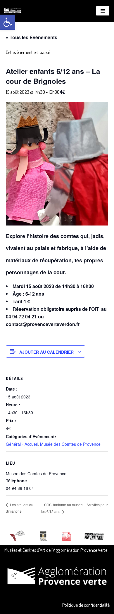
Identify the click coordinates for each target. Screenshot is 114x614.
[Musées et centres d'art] (12, 11)
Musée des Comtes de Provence (70, 444)
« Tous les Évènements (31, 37)
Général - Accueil (22, 444)
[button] (7, 22)
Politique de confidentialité (86, 605)
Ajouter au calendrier (46, 352)
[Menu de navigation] (103, 11)
